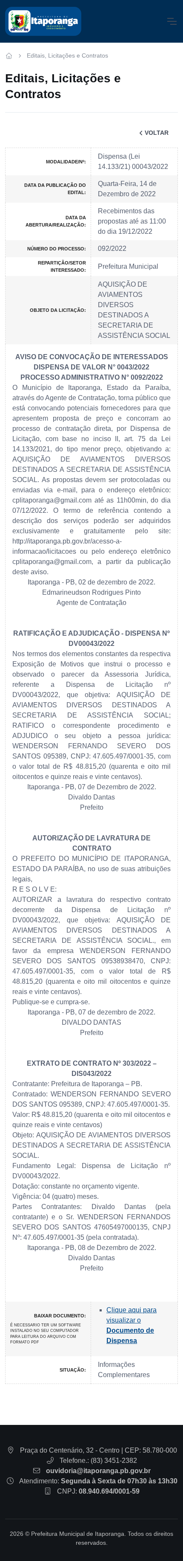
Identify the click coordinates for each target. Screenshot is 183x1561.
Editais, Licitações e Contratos (67, 55)
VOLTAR (157, 132)
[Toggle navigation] (171, 21)
